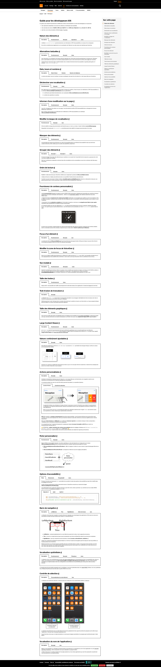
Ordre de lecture (108, 44)
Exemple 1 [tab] (53, 153)
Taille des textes (108, 59)
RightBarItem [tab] (70, 511)
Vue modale (107, 56)
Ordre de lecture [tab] (82, 511)
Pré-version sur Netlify (79, 662)
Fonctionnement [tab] (55, 39)
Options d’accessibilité (109, 76)
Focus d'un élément (108, 50)
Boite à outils (70, 10)
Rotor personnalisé (108, 74)
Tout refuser (102, 665)
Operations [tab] (74, 39)
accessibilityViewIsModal (47, 272)
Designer (43, 10)
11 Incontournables (80, 10)
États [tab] (42, 478)
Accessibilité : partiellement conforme (64, 662)
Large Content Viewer (109, 66)
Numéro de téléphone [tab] (75, 73)
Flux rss (52, 662)
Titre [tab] (62, 511)
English (115, 1)
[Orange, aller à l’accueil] (41, 5)
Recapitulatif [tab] (61, 478)
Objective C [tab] (46, 492)
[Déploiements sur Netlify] (88, 662)
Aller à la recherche (58, 1)
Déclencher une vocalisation (110, 30)
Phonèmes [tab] (73, 556)
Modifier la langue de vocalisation (109, 37)
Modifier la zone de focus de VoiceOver (111, 53)
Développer (50, 10)
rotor (42, 207)
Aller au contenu (49, 1)
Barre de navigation (108, 79)
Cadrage (51, 5)
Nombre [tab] (64, 73)
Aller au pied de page (67, 1)
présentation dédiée (74, 194)
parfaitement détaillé (54, 488)
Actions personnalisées (109, 72)
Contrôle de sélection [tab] (60, 385)
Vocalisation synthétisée (110, 81)
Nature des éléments (109, 23)
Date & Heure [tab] (54, 73)
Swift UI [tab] (61, 492)
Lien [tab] (63, 122)
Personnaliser (110, 665)
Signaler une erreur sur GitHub (112, 662)
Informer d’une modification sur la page (110, 33)
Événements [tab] (51, 478)
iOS (64, 5)
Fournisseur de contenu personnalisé (109, 48)
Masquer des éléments (109, 40)
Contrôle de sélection (109, 84)
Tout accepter (94, 665)
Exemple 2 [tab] (62, 153)
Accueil (46, 5)
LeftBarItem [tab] (54, 511)
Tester (57, 10)
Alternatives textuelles (109, 25)
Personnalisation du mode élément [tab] (59, 577)
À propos (47, 662)
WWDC (88, 10)
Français (119, 1)
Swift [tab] (54, 492)
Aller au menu (42, 1)
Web (56, 5)
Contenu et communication (72, 5)
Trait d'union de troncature (110, 61)
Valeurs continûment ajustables (109, 69)
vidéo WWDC (85, 567)
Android (60, 5)
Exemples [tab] (65, 266)
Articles (81, 5)
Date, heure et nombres (109, 28)
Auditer (62, 10)
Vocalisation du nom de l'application (109, 87)
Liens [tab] (82, 39)
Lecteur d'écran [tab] (47, 385)
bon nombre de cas (69, 559)
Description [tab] (44, 39)
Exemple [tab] (65, 39)
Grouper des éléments (109, 42)
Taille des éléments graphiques (61, 332)
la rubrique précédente (84, 315)
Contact (41, 662)
